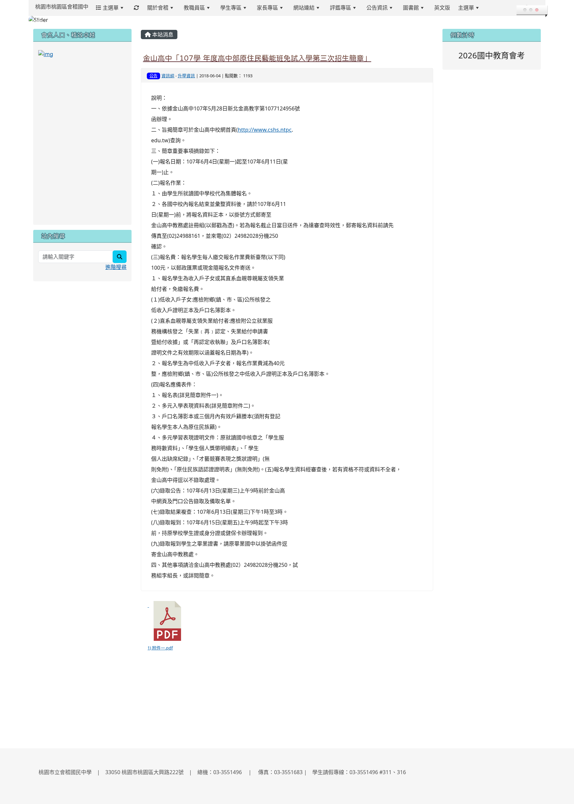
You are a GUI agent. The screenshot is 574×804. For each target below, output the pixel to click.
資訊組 (167, 76)
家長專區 (267, 7)
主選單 (110, 7)
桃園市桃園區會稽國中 (61, 6)
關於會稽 (157, 7)
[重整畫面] (136, 8)
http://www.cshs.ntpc (265, 129)
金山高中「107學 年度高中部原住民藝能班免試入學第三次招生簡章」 (257, 58)
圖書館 (411, 7)
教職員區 (194, 7)
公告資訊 (377, 7)
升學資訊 (186, 76)
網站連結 (304, 7)
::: (490, 7)
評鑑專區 (340, 7)
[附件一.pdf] (167, 621)
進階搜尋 (116, 267)
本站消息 (162, 34)
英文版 (442, 7)
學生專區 (230, 7)
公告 (153, 76)
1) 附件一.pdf (160, 648)
